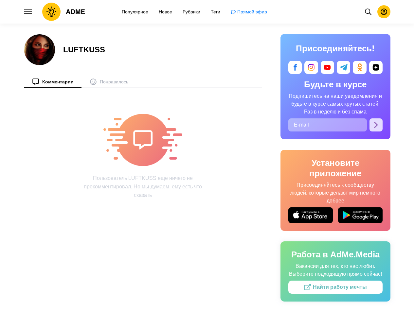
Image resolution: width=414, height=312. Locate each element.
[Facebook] (295, 67)
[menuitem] (52, 81)
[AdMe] (63, 12)
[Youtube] (327, 67)
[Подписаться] (376, 124)
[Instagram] (311, 67)
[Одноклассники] (359, 67)
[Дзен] (375, 67)
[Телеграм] (343, 67)
